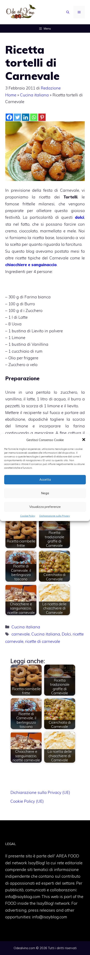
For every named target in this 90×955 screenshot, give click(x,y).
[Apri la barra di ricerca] (67, 12)
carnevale (21, 634)
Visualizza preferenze (45, 507)
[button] (84, 440)
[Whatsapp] (33, 117)
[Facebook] (9, 117)
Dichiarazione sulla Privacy (54, 515)
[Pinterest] (42, 117)
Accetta (45, 479)
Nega (45, 493)
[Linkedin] (25, 117)
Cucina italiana (34, 94)
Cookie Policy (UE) (27, 801)
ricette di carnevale (42, 641)
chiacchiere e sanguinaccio (31, 264)
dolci (79, 217)
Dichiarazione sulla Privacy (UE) (40, 792)
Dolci (66, 634)
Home (10, 94)
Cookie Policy (27, 515)
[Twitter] (17, 117)
